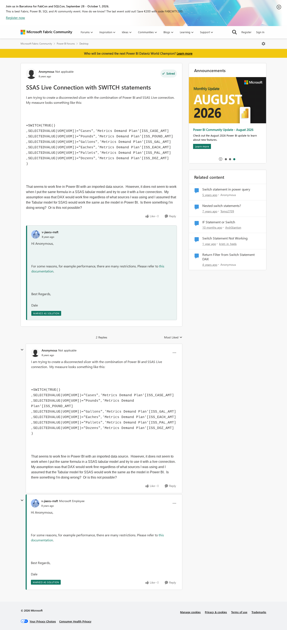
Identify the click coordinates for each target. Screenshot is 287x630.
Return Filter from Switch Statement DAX (228, 257)
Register (246, 32)
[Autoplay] (220, 159)
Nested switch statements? (221, 206)
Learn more (184, 53)
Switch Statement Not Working (225, 238)
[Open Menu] (263, 44)
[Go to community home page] (46, 32)
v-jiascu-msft (50, 232)
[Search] (234, 32)
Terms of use (239, 612)
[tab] (226, 159)
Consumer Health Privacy (75, 621)
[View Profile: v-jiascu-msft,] (35, 234)
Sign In (260, 32)
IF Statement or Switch (218, 222)
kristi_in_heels (228, 244)
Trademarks (258, 612)
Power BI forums (66, 43)
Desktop (83, 43)
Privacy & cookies (216, 612)
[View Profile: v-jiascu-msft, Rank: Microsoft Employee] (35, 503)
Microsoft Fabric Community (36, 43)
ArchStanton (233, 227)
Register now (15, 17)
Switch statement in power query (226, 189)
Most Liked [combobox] (173, 337)
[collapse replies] (22, 349)
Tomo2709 (227, 211)
